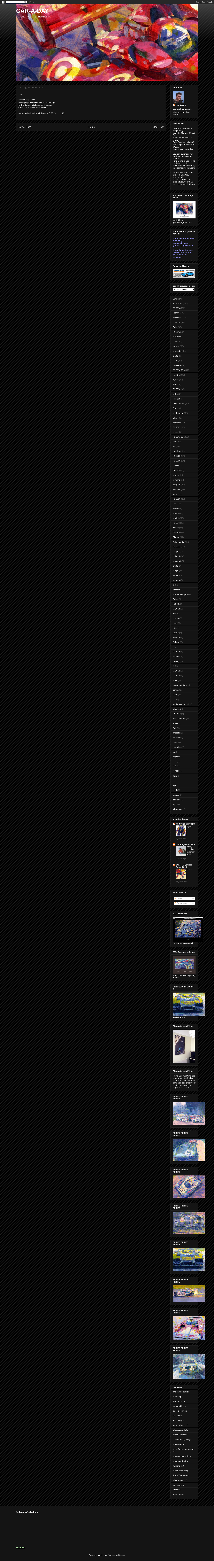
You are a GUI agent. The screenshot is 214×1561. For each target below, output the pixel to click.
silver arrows (178, 403)
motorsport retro (180, 1461)
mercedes (177, 351)
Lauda (176, 632)
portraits (176, 800)
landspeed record (181, 704)
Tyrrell (175, 379)
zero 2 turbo (178, 1494)
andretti (176, 733)
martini (176, 475)
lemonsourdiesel (180, 1435)
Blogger (121, 1555)
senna (175, 690)
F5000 (176, 604)
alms (175, 494)
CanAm (176, 532)
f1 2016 (176, 556)
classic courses (180, 1411)
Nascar (176, 346)
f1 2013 (176, 609)
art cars (176, 737)
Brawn (176, 527)
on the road (178, 413)
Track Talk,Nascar (181, 1475)
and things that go (181, 1392)
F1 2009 (177, 461)
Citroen (176, 537)
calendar (177, 747)
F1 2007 (177, 427)
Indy (175, 394)
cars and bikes (179, 1406)
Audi (175, 384)
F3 (174, 446)
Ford (175, 408)
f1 (174, 666)
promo (176, 618)
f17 (174, 699)
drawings (177, 317)
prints (175, 566)
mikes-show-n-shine (182, 1456)
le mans (176, 480)
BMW (175, 508)
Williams (176, 489)
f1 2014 (176, 671)
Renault (176, 399)
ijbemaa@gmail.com (185, 168)
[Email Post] (63, 113)
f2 (174, 585)
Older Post (158, 127)
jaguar (176, 575)
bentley (176, 661)
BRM (175, 418)
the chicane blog (180, 1470)
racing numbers (180, 685)
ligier (175, 785)
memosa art (178, 1444)
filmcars (176, 590)
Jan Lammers (179, 718)
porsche (176, 322)
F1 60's (176, 332)
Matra (175, 723)
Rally (175, 327)
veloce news (178, 1485)
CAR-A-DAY (32, 11)
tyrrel (175, 623)
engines (176, 756)
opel (175, 790)
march (176, 513)
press (175, 432)
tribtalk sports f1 (180, 1480)
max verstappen (180, 594)
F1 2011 (176, 546)
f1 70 (175, 360)
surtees (176, 580)
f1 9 (174, 766)
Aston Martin (178, 542)
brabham (177, 422)
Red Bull (177, 375)
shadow (176, 656)
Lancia (176, 465)
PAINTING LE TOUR (185, 824)
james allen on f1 (181, 1425)
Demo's (176, 470)
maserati (177, 561)
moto (175, 680)
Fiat (174, 504)
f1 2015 (176, 675)
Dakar (175, 599)
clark (175, 752)
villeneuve (177, 809)
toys (175, 804)
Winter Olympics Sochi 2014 (184, 866)
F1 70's (176, 308)
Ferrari (176, 313)
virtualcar (177, 1490)
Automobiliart (179, 1401)
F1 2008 (177, 456)
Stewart (176, 637)
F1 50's (176, 523)
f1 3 (174, 761)
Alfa (174, 442)
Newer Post (24, 127)
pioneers (177, 365)
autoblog (177, 1396)
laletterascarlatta (180, 1430)
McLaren (177, 336)
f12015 (176, 771)
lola (174, 613)
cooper (176, 551)
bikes (175, 742)
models (176, 518)
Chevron (177, 714)
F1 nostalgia (178, 1420)
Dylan (189, 826)
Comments (181, 903)
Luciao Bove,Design (182, 1439)
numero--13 (178, 1466)
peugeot (176, 484)
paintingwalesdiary (185, 844)
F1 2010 (177, 499)
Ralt (174, 728)
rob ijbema (181, 105)
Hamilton (177, 451)
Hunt (175, 628)
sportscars (177, 303)
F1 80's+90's (179, 370)
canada (190, 869)
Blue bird (177, 709)
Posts (179, 899)
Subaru (176, 642)
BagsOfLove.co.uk (181, 1087)
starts (175, 356)
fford (175, 776)
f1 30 (175, 694)
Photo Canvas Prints (182, 1076)
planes (176, 795)
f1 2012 (176, 652)
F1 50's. (176, 389)
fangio (175, 570)
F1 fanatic (177, 1415)
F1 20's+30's (179, 437)
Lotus (175, 341)
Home (92, 127)
